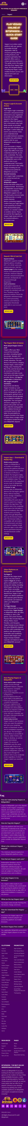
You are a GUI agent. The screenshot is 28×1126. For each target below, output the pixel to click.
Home (3, 14)
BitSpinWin (8, 182)
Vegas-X (12, 581)
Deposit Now (14, 80)
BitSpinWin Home (6, 1112)
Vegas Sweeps (18, 610)
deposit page (8, 269)
